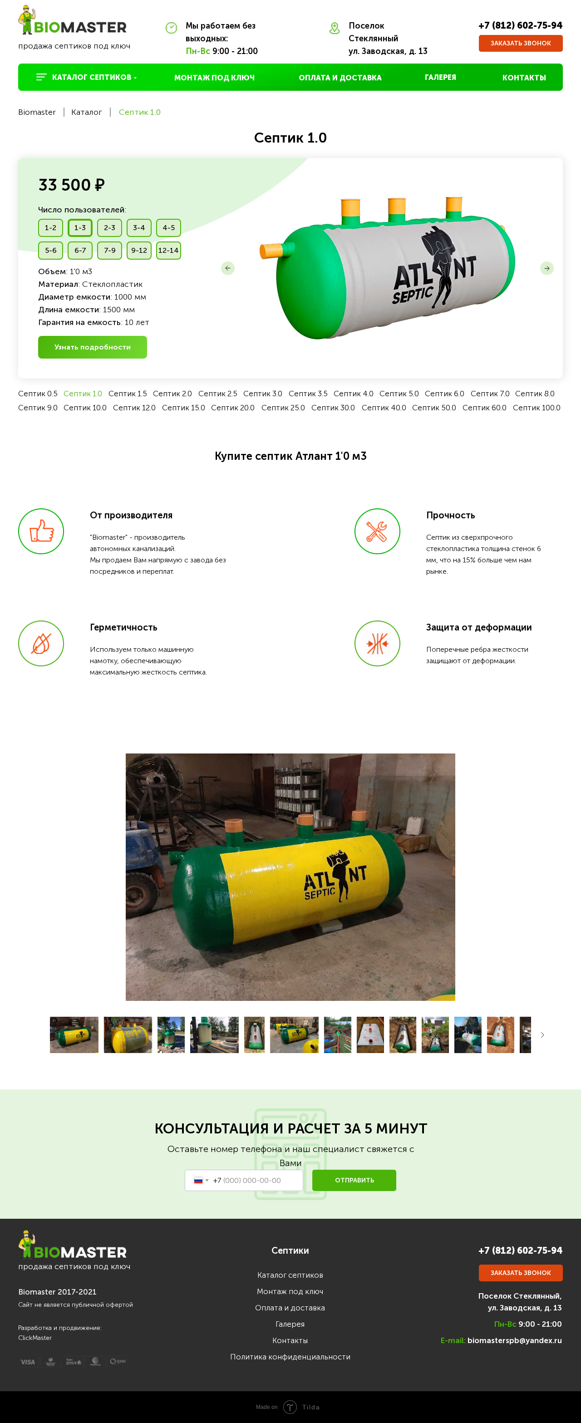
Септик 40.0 (384, 407)
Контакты (290, 1340)
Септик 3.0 (262, 393)
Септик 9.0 (38, 407)
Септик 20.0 (233, 407)
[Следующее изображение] (542, 1035)
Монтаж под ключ (290, 1291)
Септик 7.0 (490, 393)
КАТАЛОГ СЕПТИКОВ (91, 77)
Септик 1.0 (140, 112)
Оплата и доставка (290, 1307)
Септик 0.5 (38, 393)
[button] (521, 43)
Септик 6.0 (444, 393)
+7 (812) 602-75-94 (520, 25)
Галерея (290, 1324)
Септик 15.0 (183, 407)
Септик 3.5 (308, 393)
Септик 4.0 (354, 393)
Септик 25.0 (283, 407)
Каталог (86, 112)
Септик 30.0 (333, 407)
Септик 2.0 (172, 393)
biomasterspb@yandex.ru (515, 1340)
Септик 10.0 (85, 407)
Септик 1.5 (127, 393)
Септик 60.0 (485, 407)
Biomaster (37, 112)
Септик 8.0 (535, 393)
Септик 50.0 (434, 407)
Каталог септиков (290, 1275)
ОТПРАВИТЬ (354, 1180)
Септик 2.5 (217, 393)
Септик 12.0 (134, 407)
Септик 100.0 (537, 407)
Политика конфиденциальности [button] (290, 1356)
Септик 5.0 (399, 393)
